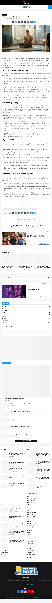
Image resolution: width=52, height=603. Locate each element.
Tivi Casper (29, 536)
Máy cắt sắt (29, 502)
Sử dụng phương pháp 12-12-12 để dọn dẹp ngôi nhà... (21, 403)
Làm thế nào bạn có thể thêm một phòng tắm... (20, 434)
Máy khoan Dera (31, 498)
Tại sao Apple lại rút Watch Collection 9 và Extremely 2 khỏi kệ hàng (25, 268)
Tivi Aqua (29, 534)
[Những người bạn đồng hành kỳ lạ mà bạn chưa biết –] (5, 428)
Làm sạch (4, 316)
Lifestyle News (30, 556)
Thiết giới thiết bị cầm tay (33, 493)
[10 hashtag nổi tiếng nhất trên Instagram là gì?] (26, 381)
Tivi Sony (29, 547)
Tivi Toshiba (30, 550)
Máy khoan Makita (31, 495)
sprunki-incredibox (34, 601)
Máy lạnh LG (30, 509)
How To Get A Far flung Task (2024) (16, 483)
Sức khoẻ (4, 324)
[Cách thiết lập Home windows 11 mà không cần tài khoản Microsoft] (4, 525)
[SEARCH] (48, 277)
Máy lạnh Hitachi (31, 516)
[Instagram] (25, 591)
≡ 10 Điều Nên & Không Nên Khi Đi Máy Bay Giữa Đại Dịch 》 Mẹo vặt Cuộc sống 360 (43, 470)
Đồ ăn (3, 312)
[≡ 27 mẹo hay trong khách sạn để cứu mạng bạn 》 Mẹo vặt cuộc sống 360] (31, 463)
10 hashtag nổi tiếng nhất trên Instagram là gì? (14, 398)
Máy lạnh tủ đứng (31, 521)
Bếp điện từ (29, 532)
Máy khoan (3, 554)
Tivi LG (28, 539)
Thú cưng (4, 328)
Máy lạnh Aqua (30, 519)
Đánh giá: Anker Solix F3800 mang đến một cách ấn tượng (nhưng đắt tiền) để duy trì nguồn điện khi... (16, 540)
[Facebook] (18, 591)
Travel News (30, 557)
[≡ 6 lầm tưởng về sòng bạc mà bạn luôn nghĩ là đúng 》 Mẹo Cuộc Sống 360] (31, 486)
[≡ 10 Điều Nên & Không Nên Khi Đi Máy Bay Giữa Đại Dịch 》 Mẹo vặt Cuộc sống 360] (31, 471)
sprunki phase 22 (25, 601)
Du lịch (3, 314)
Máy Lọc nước (30, 528)
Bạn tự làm (4, 306)
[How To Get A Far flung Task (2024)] (4, 485)
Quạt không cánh (31, 527)
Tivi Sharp (29, 545)
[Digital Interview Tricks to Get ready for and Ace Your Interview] (5, 420)
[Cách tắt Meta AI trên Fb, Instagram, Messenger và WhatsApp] (4, 533)
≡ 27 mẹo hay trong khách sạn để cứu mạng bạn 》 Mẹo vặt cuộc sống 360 (43, 462)
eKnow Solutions (41, 597)
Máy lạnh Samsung (31, 512)
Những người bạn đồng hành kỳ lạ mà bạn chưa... (20, 426)
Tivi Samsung (30, 543)
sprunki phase (17, 601)
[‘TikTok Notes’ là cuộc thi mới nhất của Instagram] (5, 413)
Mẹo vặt (4, 318)
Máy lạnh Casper (31, 514)
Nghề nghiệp (5, 320)
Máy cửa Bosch (30, 496)
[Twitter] (22, 591)
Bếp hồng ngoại (30, 530)
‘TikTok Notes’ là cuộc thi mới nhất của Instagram (20, 411)
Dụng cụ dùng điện (31, 500)
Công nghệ (4, 310)
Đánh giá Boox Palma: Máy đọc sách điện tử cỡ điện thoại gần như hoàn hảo (42, 268)
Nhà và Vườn (5, 322)
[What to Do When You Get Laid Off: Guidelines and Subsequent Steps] (4, 462)
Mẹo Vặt (4, 18)
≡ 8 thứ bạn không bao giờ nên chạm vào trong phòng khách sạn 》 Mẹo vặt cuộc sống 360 (43, 454)
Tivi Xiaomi (29, 552)
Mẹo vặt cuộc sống (13, 204)
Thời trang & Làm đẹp (7, 326)
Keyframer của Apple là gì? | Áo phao (26, 219)
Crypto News (3, 547)
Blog (3, 308)
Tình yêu (4, 330)
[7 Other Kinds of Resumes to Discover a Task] (4, 470)
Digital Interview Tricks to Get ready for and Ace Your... (22, 418)
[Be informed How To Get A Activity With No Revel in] (4, 477)
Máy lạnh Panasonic (31, 518)
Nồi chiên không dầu (31, 523)
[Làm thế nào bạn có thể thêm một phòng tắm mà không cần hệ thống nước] (5, 436)
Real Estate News (4, 552)
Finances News (4, 549)
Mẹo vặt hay (5, 204)
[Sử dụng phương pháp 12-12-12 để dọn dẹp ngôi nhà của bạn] (5, 405)
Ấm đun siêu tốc (30, 525)
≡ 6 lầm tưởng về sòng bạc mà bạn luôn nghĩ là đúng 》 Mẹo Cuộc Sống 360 (43, 486)
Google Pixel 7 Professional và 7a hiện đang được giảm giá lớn (26, 226)
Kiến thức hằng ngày (23, 204)
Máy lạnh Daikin (30, 510)
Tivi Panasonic (30, 541)
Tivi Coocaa (29, 538)
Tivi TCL (29, 548)
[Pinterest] (29, 591)
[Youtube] (32, 591)
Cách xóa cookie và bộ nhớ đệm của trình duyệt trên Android (8, 268)
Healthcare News (31, 554)
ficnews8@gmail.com (28, 584)
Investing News (4, 550)
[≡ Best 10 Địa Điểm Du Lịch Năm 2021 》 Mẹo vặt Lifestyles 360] (31, 479)
